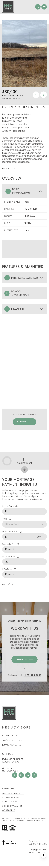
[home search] (38, 7)
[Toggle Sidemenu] (44, 7)
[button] (24, 659)
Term (4, 518)
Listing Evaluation (12, 806)
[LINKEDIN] (27, 775)
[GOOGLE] (34, 775)
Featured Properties (13, 793)
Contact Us (8, 810)
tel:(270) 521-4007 (12, 740)
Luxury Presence (38, 844)
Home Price (8, 506)
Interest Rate (9, 556)
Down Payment (10, 531)
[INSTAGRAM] (21, 775)
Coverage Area (10, 797)
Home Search (9, 801)
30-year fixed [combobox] (12, 524)
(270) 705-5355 (32, 675)
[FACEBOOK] (14, 775)
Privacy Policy (37, 852)
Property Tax (8, 544)
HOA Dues (7, 569)
